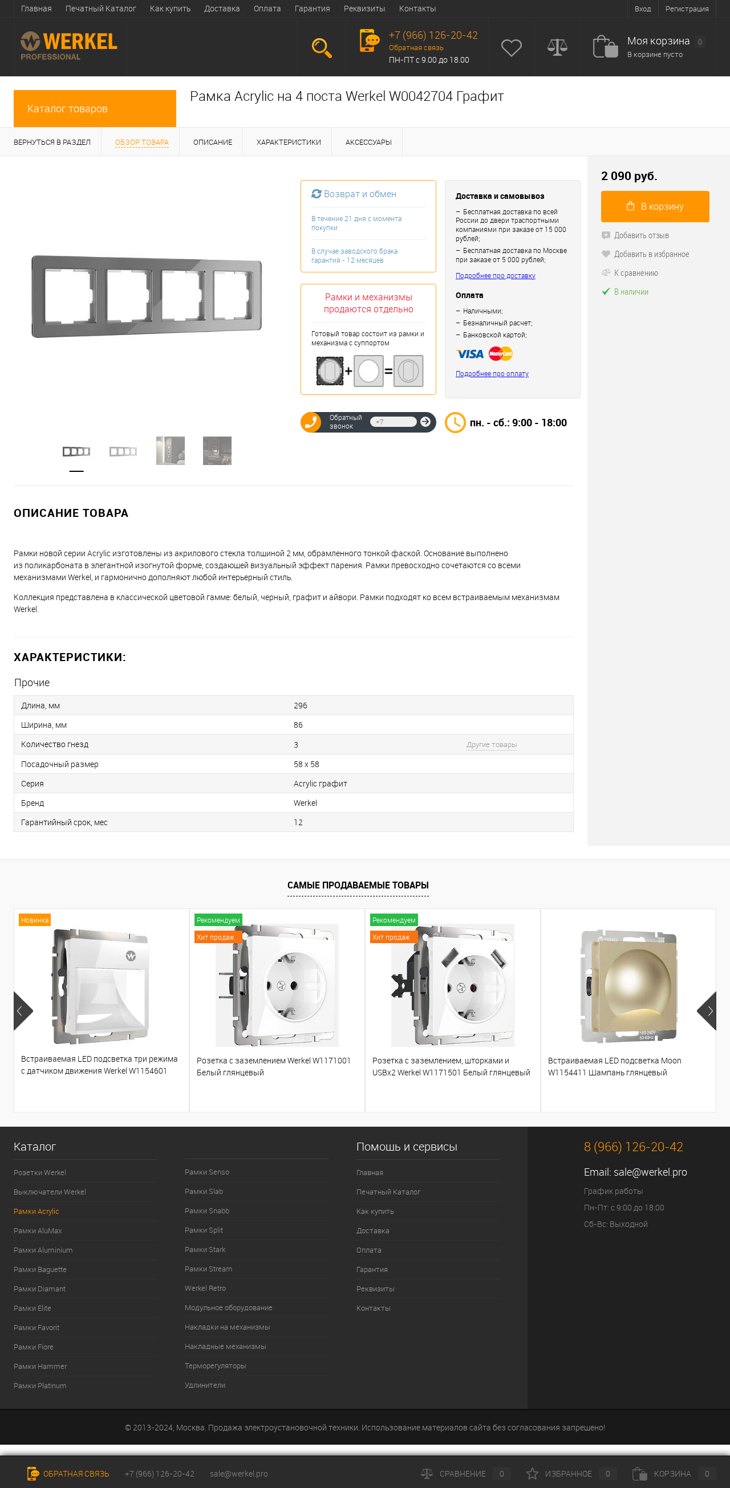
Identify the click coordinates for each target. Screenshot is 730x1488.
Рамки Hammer (40, 1366)
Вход (643, 8)
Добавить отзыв (641, 234)
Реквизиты (365, 8)
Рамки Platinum (40, 1385)
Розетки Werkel (40, 1172)
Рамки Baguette (40, 1269)
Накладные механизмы (225, 1346)
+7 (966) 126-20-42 (159, 1473)
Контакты (417, 8)
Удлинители (205, 1385)
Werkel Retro (205, 1288)
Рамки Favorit (36, 1327)
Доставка (222, 8)
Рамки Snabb (207, 1210)
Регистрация (687, 8)
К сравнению (636, 272)
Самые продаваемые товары (358, 885)
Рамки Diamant (40, 1288)
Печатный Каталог (101, 8)
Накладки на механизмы (227, 1327)
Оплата (267, 8)
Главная (36, 8)
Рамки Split (204, 1230)
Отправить (425, 422)
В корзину (662, 206)
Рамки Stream (209, 1268)
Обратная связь (416, 47)
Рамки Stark (205, 1249)
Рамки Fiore (34, 1347)
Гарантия (312, 8)
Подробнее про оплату (492, 373)
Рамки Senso (207, 1172)
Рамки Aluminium (43, 1250)
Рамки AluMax (38, 1230)
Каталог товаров (67, 108)
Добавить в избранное (652, 253)
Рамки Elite (32, 1308)
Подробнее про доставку (496, 275)
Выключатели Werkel (50, 1192)
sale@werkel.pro (650, 1172)
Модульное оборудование (229, 1307)
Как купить (170, 8)
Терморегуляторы (215, 1365)
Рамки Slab (204, 1191)
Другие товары (492, 744)
